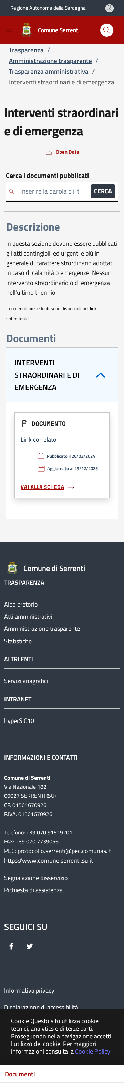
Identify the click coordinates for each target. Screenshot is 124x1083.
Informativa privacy (29, 990)
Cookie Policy (92, 1051)
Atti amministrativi (28, 616)
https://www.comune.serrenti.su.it (48, 860)
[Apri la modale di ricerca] (107, 30)
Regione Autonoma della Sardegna (48, 8)
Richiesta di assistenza (33, 890)
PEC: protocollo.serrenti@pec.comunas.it (57, 851)
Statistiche (18, 641)
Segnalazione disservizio (36, 878)
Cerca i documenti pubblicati (47, 175)
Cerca (103, 191)
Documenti (20, 1074)
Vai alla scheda (42, 487)
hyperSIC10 (19, 720)
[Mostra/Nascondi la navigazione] (9, 29)
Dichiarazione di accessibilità (41, 1007)
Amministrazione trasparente (42, 628)
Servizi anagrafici (26, 681)
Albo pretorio (21, 604)
